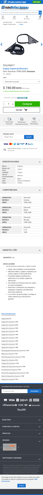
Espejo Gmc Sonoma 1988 (10, 347)
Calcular (29, 137)
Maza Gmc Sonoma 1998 (10, 354)
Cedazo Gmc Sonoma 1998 (10, 363)
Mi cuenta (27, 18)
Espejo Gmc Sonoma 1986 (10, 341)
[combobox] (21, 81)
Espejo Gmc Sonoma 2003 (10, 360)
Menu (2, 18)
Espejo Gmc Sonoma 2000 (10, 325)
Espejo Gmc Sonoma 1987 (10, 344)
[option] (21, 44)
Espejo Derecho (6, 318)
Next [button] (41, 44)
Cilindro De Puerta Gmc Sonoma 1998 (13, 366)
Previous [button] (1, 44)
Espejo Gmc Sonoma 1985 (10, 338)
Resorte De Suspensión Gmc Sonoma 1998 (15, 373)
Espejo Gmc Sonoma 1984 (10, 334)
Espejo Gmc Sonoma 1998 (10, 322)
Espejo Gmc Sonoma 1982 (10, 328)
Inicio (14, 18)
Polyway (22, 98)
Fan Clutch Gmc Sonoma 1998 (11, 370)
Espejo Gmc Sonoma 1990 (10, 379)
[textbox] (21, 13)
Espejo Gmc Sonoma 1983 (10, 331)
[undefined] (21, 44)
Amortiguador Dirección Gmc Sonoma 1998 (15, 350)
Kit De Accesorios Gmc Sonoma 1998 (13, 357)
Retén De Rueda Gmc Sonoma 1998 (13, 376)
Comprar (27, 104)
